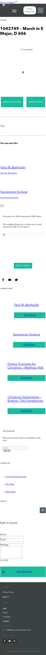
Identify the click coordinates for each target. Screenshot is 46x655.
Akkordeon (10, 492)
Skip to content (7, 3)
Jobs (5, 608)
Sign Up (7, 451)
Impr (5, 597)
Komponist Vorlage (14, 192)
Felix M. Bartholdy (13, 167)
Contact (6, 621)
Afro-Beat (9, 484)
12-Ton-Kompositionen (15, 477)
